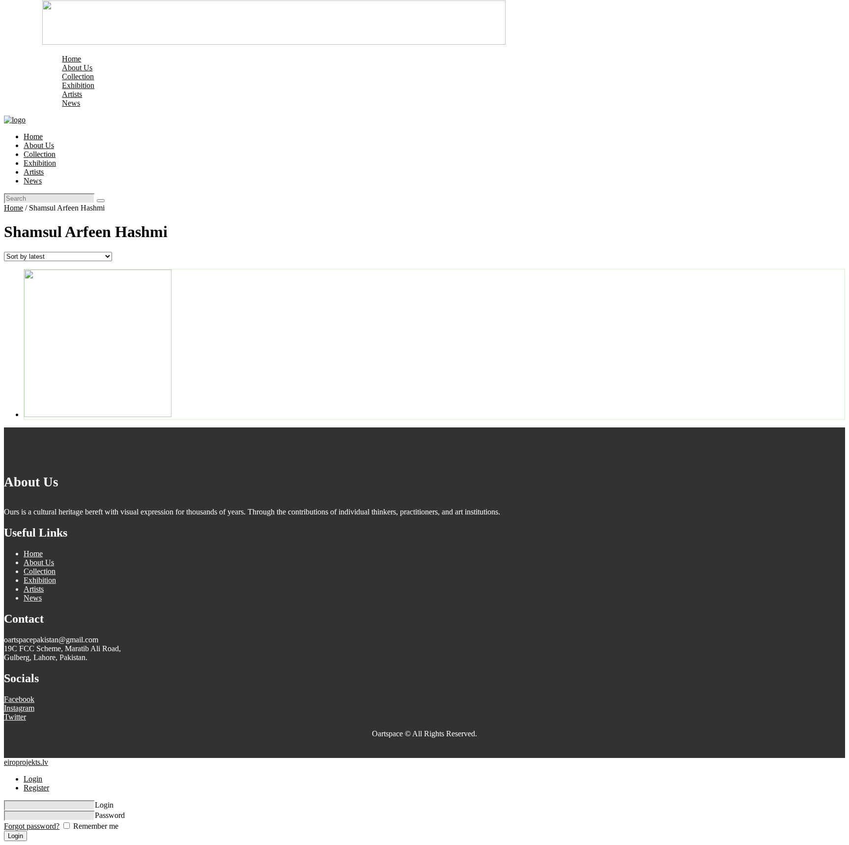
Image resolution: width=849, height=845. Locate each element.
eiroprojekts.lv (26, 762)
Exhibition (40, 580)
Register (36, 788)
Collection (40, 571)
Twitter (15, 717)
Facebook (19, 699)
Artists (34, 589)
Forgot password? (31, 826)
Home (13, 208)
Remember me (94, 826)
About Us (39, 562)
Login (33, 779)
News (33, 598)
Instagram (19, 708)
